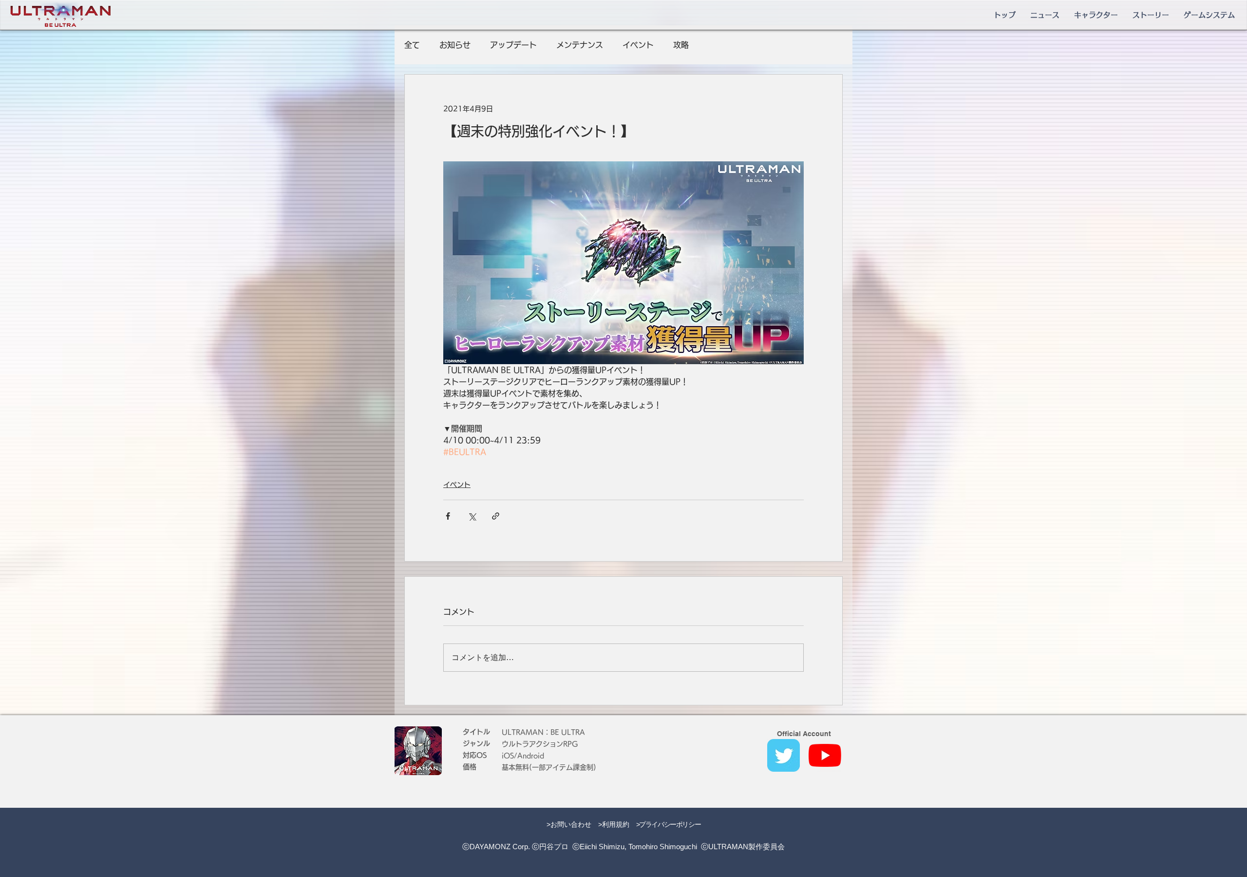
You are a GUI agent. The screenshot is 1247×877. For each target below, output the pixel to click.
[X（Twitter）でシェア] (471, 516)
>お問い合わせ (569, 824)
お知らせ (455, 45)
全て (412, 45)
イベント (638, 45)
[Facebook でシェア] (448, 516)
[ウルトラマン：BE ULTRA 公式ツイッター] (783, 755)
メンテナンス (579, 45)
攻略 (681, 45)
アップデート (513, 45)
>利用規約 (613, 824)
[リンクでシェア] (495, 516)
